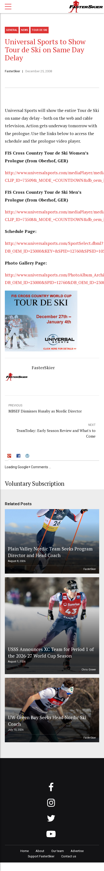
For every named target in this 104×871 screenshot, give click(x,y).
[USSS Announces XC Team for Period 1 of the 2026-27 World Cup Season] (51, 625)
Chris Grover (89, 669)
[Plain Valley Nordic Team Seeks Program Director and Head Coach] (51, 541)
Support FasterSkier (41, 856)
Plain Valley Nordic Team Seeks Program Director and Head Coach (50, 552)
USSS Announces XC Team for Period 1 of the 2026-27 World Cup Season (51, 652)
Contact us (68, 856)
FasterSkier (12, 71)
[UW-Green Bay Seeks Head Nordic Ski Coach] (51, 710)
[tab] (10, 456)
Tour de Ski (39, 30)
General (11, 30)
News (24, 30)
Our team (57, 851)
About (40, 851)
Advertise (77, 851)
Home (24, 851)
